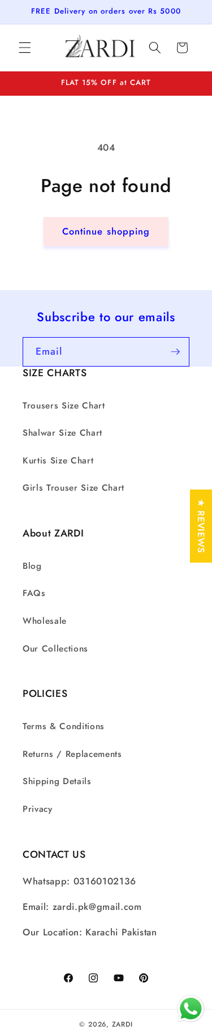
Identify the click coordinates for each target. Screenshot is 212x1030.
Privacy (38, 809)
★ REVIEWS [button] (201, 526)
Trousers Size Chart (64, 405)
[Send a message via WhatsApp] (190, 1008)
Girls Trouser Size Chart (73, 488)
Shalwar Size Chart (62, 433)
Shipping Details (57, 781)
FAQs (34, 593)
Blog (32, 566)
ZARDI (122, 1024)
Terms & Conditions (64, 726)
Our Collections (55, 648)
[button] (24, 47)
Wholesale (45, 621)
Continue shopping (106, 231)
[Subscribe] (175, 352)
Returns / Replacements (72, 754)
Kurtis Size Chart (58, 460)
